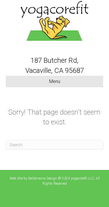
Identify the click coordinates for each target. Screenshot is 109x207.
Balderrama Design (42, 178)
